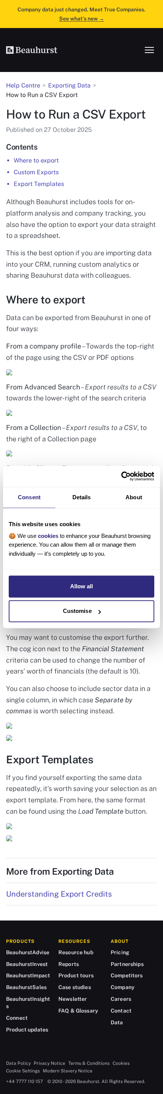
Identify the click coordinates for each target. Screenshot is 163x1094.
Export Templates (39, 184)
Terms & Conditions (89, 1063)
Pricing (120, 952)
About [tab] (133, 497)
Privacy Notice (49, 1063)
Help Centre (23, 85)
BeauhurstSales (26, 987)
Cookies (121, 1063)
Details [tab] (81, 497)
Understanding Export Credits (59, 894)
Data (117, 1022)
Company (123, 987)
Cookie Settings (23, 1071)
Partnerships (127, 964)
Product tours (76, 975)
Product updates (27, 1030)
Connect (17, 1018)
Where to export (36, 160)
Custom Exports (36, 172)
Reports (68, 964)
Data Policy (18, 1063)
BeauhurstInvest (27, 964)
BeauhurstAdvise (27, 952)
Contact (121, 1011)
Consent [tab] (29, 497)
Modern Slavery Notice (67, 1071)
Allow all (81, 586)
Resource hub (75, 952)
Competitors (127, 975)
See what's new (81, 19)
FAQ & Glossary (78, 1011)
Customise (77, 611)
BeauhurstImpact (28, 975)
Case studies (74, 987)
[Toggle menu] (149, 50)
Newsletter (72, 999)
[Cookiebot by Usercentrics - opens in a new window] (121, 476)
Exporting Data (69, 85)
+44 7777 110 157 (24, 1081)
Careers (121, 999)
